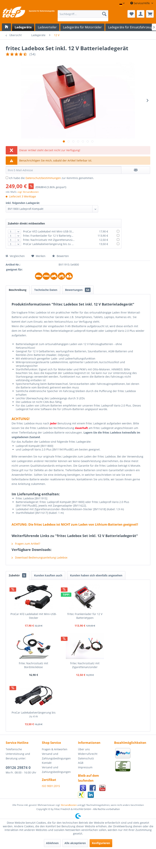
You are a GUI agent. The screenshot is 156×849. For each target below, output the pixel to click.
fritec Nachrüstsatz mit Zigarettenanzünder (51, 240)
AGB (80, 763)
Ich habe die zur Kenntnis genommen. (51, 178)
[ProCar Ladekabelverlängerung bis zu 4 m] (33, 695)
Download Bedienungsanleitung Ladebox (40, 557)
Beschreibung (17, 290)
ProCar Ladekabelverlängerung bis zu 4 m (49, 244)
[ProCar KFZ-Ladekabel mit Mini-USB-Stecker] (33, 597)
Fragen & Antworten (54, 749)
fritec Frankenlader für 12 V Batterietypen (49, 235)
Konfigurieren (101, 843)
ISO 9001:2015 (51, 786)
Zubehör (17, 575)
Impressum (85, 767)
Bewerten (62, 256)
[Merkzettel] (131, 14)
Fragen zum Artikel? (27, 543)
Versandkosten (69, 805)
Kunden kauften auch (48, 575)
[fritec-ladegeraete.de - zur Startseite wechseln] (28, 14)
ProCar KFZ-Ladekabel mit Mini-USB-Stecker (51, 231)
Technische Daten (45, 290)
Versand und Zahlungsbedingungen (56, 756)
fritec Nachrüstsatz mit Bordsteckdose (33, 665)
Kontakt (47, 763)
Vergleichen (17, 256)
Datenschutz (86, 758)
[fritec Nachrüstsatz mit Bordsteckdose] (33, 646)
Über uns (84, 749)
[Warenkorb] (150, 14)
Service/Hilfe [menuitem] (141, 3)
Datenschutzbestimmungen (43, 178)
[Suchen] (104, 14)
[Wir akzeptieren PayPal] (123, 758)
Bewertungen (77, 290)
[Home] (6, 27)
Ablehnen (52, 843)
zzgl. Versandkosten (28, 191)
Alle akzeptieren (75, 843)
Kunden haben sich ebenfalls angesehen (96, 575)
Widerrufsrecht (87, 754)
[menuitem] (83, 15)
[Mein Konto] (140, 14)
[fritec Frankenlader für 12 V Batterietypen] (85, 597)
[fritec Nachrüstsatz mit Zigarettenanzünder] (85, 646)
